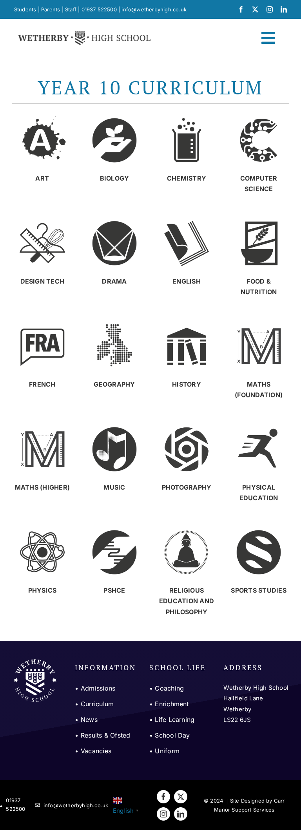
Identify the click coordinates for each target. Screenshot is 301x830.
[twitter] (255, 9)
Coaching (169, 688)
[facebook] (241, 9)
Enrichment (172, 704)
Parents (50, 9)
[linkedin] (284, 9)
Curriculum (97, 704)
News (89, 719)
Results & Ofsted (106, 735)
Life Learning (174, 719)
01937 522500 (99, 9)
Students (25, 9)
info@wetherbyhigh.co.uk (154, 9)
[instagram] (270, 9)
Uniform (167, 751)
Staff (70, 9)
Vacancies (96, 751)
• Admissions (95, 688)
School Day (172, 735)
